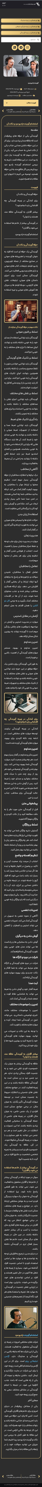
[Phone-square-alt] (15, 47)
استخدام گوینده (30, 1335)
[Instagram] (27, 47)
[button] (7, 103)
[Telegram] (21, 47)
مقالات (24, 96)
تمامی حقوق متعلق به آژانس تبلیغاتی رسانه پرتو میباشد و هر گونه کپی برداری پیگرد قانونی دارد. (21, 1484)
